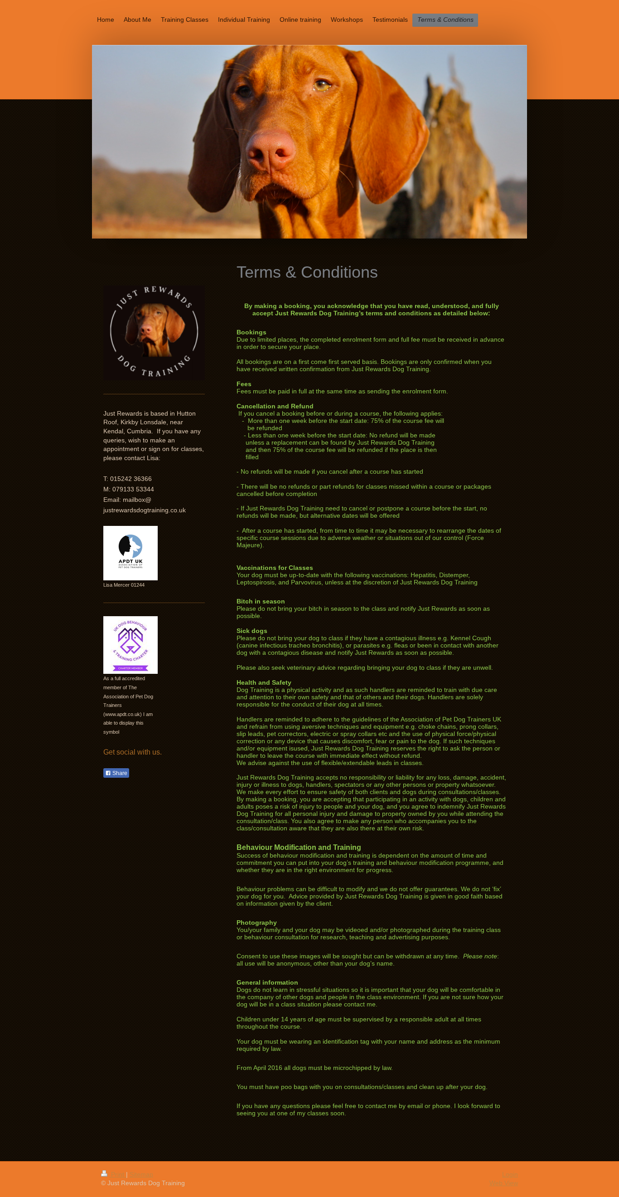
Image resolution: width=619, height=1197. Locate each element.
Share (119, 773)
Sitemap (141, 1174)
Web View (503, 1183)
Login (510, 1174)
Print (117, 1174)
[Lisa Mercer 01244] (130, 553)
